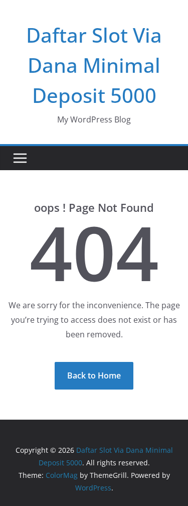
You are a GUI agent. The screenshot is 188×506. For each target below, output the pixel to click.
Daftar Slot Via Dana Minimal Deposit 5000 (94, 65)
